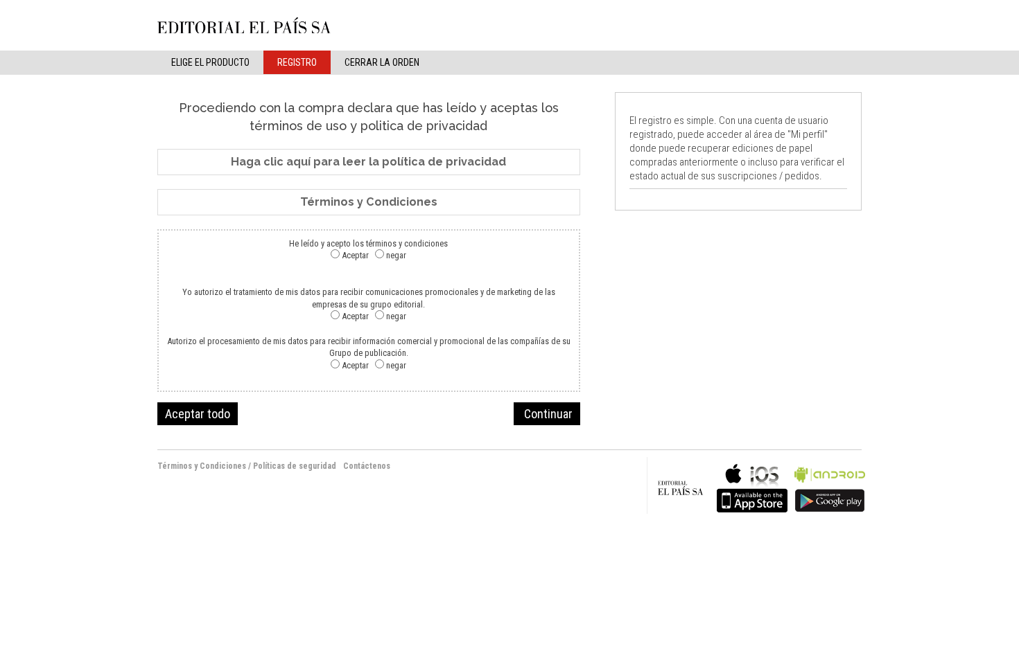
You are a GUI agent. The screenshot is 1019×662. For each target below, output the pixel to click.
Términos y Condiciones (368, 201)
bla (752, 486)
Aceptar (355, 255)
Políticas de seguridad (294, 466)
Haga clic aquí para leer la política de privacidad (368, 161)
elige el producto (210, 62)
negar (396, 255)
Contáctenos (366, 466)
